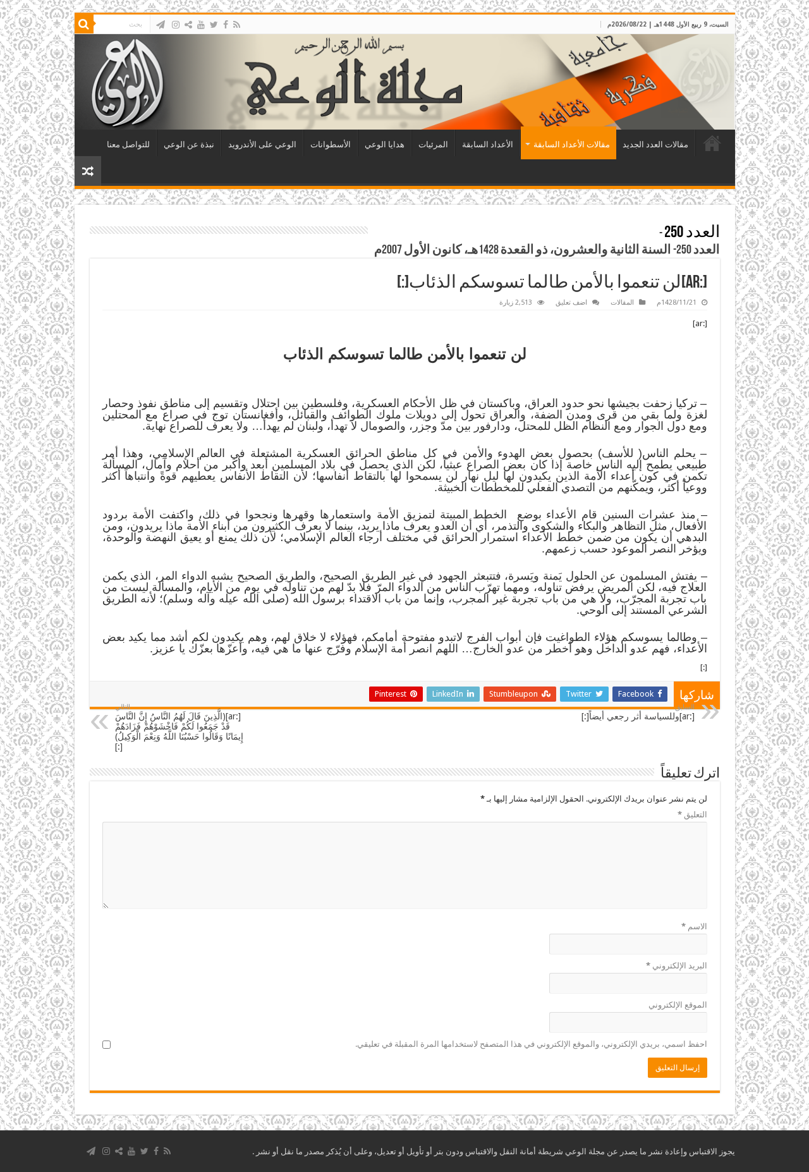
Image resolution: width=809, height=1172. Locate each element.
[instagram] (176, 24)
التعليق (692, 814)
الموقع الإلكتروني (677, 1005)
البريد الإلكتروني (676, 965)
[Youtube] (201, 24)
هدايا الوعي (384, 144)
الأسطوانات (330, 144)
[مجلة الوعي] (405, 82)
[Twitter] (214, 24)
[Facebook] (225, 24)
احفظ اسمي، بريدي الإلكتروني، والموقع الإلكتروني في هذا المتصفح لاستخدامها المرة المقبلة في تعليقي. (531, 1044)
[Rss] (236, 24)
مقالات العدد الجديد (655, 144)
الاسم (694, 926)
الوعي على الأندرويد (262, 144)
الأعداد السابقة (487, 144)
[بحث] (84, 24)
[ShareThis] (188, 24)
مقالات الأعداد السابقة (571, 144)
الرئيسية (712, 143)
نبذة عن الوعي (189, 144)
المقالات (622, 302)
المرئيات (433, 144)
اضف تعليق (571, 302)
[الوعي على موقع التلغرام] (160, 24)
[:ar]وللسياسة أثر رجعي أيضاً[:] (638, 712)
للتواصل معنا (128, 144)
